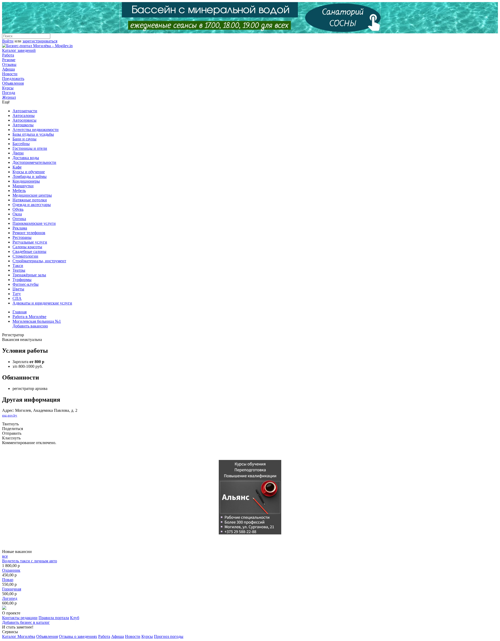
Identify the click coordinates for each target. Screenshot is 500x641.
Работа (8, 55)
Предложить (13, 78)
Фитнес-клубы (25, 284)
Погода (8, 92)
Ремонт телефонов (28, 233)
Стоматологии (25, 256)
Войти (8, 41)
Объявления (13, 83)
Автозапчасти (24, 111)
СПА (17, 298)
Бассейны (21, 143)
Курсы (8, 88)
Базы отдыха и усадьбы (33, 134)
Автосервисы (24, 120)
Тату (16, 293)
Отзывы (9, 64)
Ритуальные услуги (29, 242)
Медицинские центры (32, 195)
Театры (18, 270)
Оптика (19, 218)
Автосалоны (23, 115)
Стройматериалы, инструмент (39, 261)
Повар (7, 579)
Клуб (74, 617)
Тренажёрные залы (29, 275)
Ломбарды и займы (29, 176)
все (5, 556)
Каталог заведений (19, 50)
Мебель (19, 190)
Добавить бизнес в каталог (26, 622)
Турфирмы (22, 279)
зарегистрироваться (39, 41)
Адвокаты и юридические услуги (42, 303)
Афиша (8, 69)
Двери (18, 153)
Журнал (9, 97)
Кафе (17, 167)
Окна (17, 214)
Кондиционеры (26, 181)
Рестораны (22, 237)
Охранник (11, 570)
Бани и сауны (24, 139)
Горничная (11, 589)
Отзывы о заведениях (78, 636)
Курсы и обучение (28, 172)
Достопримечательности (34, 162)
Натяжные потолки (29, 200)
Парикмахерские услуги (34, 223)
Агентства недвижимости (35, 129)
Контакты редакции (20, 617)
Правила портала (54, 617)
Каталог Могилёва (18, 636)
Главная (19, 312)
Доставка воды (25, 157)
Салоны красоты (27, 247)
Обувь (17, 209)
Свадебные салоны (29, 251)
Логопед (9, 598)
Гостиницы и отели (29, 148)
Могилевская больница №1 (36, 321)
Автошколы (23, 125)
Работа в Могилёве (29, 316)
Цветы (18, 289)
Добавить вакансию (30, 326)
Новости (9, 74)
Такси (17, 265)
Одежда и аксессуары (31, 204)
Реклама (19, 228)
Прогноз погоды (168, 636)
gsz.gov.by (9, 415)
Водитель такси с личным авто (29, 561)
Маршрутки (23, 186)
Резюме (8, 60)
